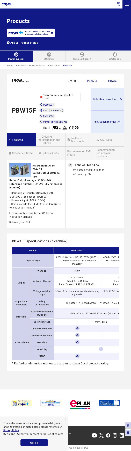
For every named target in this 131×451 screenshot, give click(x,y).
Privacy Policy (11, 430)
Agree (34, 442)
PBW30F (92, 80)
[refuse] (66, 419)
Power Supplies (37, 65)
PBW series (54, 65)
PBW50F (113, 80)
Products (21, 65)
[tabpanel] (21, 403)
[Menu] (126, 4)
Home (10, 65)
